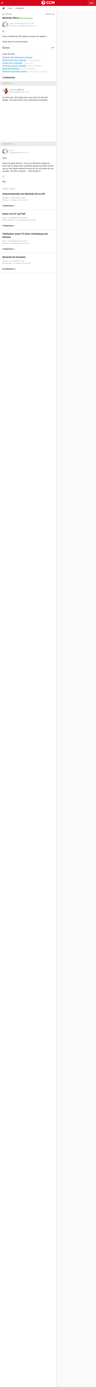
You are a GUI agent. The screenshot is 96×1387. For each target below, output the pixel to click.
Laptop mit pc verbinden (12, 63)
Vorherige (8, 14)
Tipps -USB (28, 63)
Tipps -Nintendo (34, 60)
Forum (10, 8)
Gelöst (21, 18)
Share (7, 48)
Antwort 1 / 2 (8, 83)
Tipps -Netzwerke (28, 68)
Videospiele (19, 8)
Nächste (49, 14)
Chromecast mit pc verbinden (14, 66)
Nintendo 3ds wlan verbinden (14, 60)
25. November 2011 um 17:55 (19, 92)
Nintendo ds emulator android (14, 71)
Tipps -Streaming (35, 66)
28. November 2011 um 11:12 (26, 26)
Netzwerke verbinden (10, 68)
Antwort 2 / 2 (8, 144)
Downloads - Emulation (38, 71)
